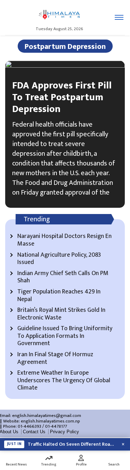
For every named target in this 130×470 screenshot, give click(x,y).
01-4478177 (56, 426)
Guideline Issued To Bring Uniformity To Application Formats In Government (64, 336)
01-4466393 (29, 426)
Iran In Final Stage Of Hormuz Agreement (55, 358)
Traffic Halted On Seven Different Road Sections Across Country (72, 444)
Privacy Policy (64, 431)
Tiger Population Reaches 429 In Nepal (59, 295)
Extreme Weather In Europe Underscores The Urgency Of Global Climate (63, 380)
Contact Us (34, 431)
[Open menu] (119, 17)
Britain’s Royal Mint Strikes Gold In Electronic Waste (61, 314)
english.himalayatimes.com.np (50, 421)
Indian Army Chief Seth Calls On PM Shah (63, 277)
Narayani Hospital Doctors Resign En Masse (64, 240)
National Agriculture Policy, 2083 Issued (59, 258)
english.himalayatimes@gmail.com (46, 415)
